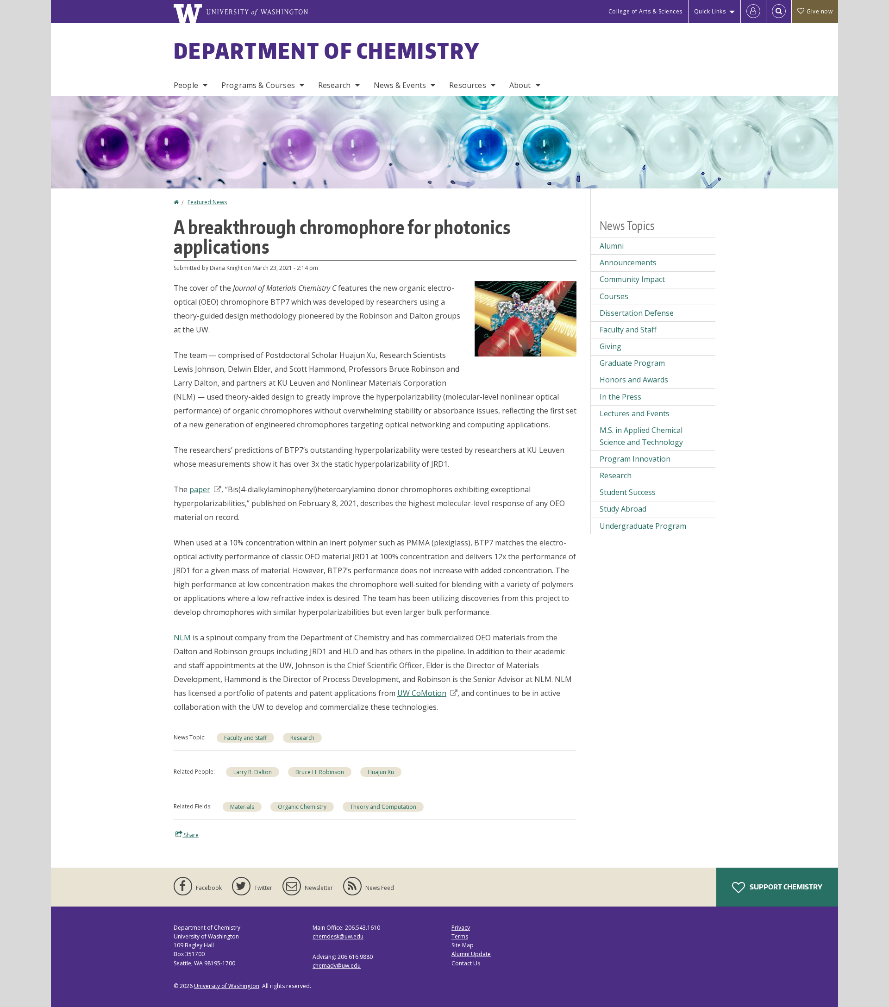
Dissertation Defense (637, 313)
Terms (459, 936)
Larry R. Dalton (252, 772)
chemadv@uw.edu (337, 965)
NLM (182, 637)
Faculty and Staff (245, 738)
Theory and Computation (383, 807)
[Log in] (753, 11)
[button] (525, 318)
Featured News (207, 202)
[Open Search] (778, 11)
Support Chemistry (785, 887)
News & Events (400, 85)
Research (334, 85)
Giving (610, 346)
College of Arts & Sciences (645, 11)
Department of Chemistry (327, 50)
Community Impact (632, 279)
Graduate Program (632, 363)
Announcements (628, 262)
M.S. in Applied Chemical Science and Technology (641, 436)
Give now (820, 11)
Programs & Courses (258, 85)
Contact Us (465, 963)
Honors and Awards (634, 380)
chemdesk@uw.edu (338, 936)
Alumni (612, 246)
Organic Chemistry (302, 807)
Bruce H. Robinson (319, 772)
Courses (614, 296)
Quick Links (710, 11)
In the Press (620, 397)
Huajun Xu (381, 772)
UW (421, 693)
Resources (467, 85)
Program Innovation (635, 459)
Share (190, 835)
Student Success (628, 492)
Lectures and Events (635, 413)
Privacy (460, 928)
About (520, 85)
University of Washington (226, 986)
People (186, 85)
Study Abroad (623, 509)
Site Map (462, 945)
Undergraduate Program (643, 526)
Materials (242, 807)
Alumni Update (471, 954)
